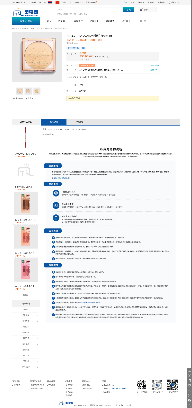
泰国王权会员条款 (37, 385)
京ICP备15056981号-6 (124, 405)
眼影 (32, 29)
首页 (49, 21)
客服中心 (161, 3)
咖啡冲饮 (110, 21)
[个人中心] (189, 370)
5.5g (81, 84)
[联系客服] (189, 400)
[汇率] (189, 375)
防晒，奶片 (83, 14)
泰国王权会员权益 (37, 389)
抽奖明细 (16, 385)
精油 (75, 14)
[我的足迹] (189, 390)
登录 (125, 3)
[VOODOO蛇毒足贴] (26, 137)
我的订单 (141, 3)
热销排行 (62, 21)
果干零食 (126, 21)
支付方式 (69, 392)
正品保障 (51, 385)
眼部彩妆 (25, 29)
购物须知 (79, 122)
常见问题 (69, 385)
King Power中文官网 (19, 3)
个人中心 (151, 3)
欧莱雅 (59, 14)
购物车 (147, 10)
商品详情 (54, 122)
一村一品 (142, 21)
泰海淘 (33, 3)
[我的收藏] (189, 385)
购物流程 (69, 395)
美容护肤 (78, 21)
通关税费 (69, 389)
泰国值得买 (67, 14)
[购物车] (189, 380)
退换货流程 (87, 389)
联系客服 (86, 385)
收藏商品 (19, 98)
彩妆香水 (94, 21)
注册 (132, 3)
